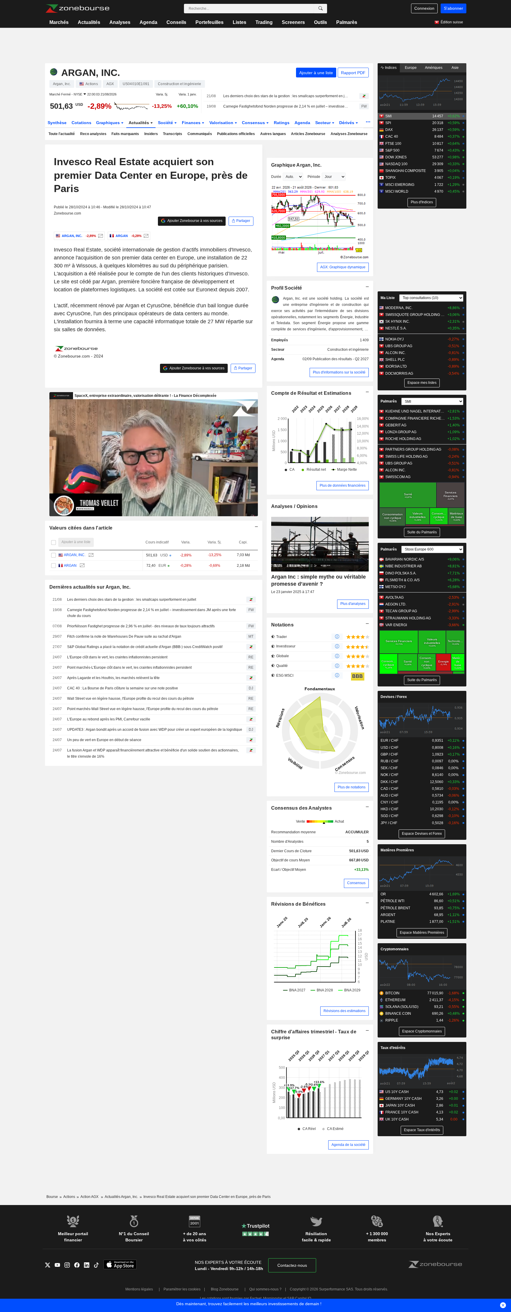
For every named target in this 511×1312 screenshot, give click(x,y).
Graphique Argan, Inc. (296, 165)
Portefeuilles (209, 22)
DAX (389, 130)
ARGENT (388, 915)
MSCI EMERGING (399, 185)
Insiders (151, 134)
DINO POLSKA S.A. (400, 573)
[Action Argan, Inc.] (100, 235)
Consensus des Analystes (301, 808)
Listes (239, 22)
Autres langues (273, 134)
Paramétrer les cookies (182, 1289)
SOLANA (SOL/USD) (401, 1007)
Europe (411, 68)
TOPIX (390, 178)
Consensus (254, 122)
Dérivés (347, 122)
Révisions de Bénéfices (298, 904)
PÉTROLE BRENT (395, 908)
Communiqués (199, 134)
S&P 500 (392, 150)
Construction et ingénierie (348, 350)
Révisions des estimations (345, 1011)
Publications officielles (236, 134)
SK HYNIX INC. (397, 321)
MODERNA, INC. (399, 308)
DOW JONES (396, 157)
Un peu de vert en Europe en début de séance (104, 740)
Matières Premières (397, 850)
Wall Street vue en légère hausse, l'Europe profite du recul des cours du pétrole (130, 698)
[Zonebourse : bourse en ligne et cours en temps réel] (77, 8)
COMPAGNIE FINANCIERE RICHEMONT (415, 418)
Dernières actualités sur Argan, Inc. (90, 587)
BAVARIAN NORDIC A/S (404, 559)
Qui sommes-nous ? (265, 1289)
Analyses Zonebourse (349, 134)
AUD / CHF (389, 795)
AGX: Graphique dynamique (343, 267)
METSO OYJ (395, 587)
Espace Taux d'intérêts (422, 1130)
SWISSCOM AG (397, 477)
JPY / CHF (389, 823)
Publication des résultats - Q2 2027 (341, 359)
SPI (388, 123)
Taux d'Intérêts (393, 1048)
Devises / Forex (394, 697)
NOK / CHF (389, 775)
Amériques (433, 68)
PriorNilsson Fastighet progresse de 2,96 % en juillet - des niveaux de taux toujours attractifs (141, 626)
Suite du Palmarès (422, 532)
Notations (282, 624)
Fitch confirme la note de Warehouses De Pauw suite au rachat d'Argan (124, 636)
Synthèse (57, 122)
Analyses (119, 22)
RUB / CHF (389, 761)
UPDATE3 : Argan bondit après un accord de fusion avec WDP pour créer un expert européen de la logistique (154, 730)
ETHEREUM (395, 1000)
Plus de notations (352, 787)
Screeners (293, 22)
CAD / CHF (389, 789)
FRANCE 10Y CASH (401, 1112)
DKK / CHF (389, 782)
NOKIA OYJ (394, 339)
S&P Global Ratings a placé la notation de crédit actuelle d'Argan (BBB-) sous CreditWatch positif (144, 647)
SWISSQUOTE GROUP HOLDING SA (415, 315)
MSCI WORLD (396, 191)
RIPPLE (391, 1020)
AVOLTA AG (394, 597)
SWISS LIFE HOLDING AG (406, 456)
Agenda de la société (348, 1145)
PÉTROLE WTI (392, 901)
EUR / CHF (389, 740)
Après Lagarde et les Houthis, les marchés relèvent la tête (113, 678)
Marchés (59, 22)
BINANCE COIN (398, 1013)
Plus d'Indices (422, 202)
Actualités (89, 22)
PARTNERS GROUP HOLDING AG (413, 449)
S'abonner (453, 8)
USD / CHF (389, 748)
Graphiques (108, 122)
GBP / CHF (389, 754)
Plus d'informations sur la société (339, 372)
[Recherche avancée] (320, 8)
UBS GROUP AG (398, 346)
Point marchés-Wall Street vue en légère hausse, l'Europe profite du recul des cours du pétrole (142, 709)
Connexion (424, 8)
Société (166, 122)
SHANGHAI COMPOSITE (405, 171)
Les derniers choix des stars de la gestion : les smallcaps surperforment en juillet (286, 96)
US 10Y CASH (397, 1092)
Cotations (81, 122)
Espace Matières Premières (422, 933)
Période (314, 177)
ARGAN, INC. (74, 555)
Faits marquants (125, 134)
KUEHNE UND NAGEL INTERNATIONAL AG (415, 411)
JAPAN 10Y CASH (400, 1105)
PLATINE (388, 922)
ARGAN (70, 566)
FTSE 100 (393, 144)
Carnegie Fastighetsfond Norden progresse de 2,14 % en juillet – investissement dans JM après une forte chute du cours (286, 106)
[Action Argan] (145, 235)
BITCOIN (392, 993)
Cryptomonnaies (395, 949)
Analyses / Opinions (294, 506)
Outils (320, 22)
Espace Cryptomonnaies (422, 1031)
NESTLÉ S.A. (396, 328)
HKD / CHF (389, 809)
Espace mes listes (421, 383)
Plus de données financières (343, 485)
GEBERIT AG (395, 425)
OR (383, 894)
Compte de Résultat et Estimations (311, 393)
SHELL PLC (395, 360)
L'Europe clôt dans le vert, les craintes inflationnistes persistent (117, 657)
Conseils (176, 22)
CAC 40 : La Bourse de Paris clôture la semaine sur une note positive (122, 688)
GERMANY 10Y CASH (403, 1099)
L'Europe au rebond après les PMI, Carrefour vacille (108, 719)
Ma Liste (388, 298)
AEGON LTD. (395, 604)
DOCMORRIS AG (399, 373)
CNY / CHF (389, 802)
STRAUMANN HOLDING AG (408, 618)
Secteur (323, 122)
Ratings (282, 122)
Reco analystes (93, 134)
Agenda (148, 22)
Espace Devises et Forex (422, 834)
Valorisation (222, 122)
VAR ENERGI (396, 625)
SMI (388, 116)
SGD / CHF (389, 816)
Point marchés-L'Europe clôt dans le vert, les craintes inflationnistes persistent (129, 667)
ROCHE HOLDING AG (403, 439)
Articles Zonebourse (308, 134)
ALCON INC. (395, 353)
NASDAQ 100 (396, 164)
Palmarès (346, 22)
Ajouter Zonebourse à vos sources (194, 221)
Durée (276, 177)
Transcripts (172, 134)
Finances (192, 122)
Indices (390, 68)
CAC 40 (391, 136)
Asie (455, 68)
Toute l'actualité (61, 134)
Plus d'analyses (353, 604)
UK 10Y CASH (397, 1119)
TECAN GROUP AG (401, 611)
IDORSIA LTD (396, 366)
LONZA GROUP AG (400, 432)
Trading (264, 22)
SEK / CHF (389, 768)
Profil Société (286, 287)
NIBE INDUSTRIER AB (403, 566)
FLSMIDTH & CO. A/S (402, 580)
